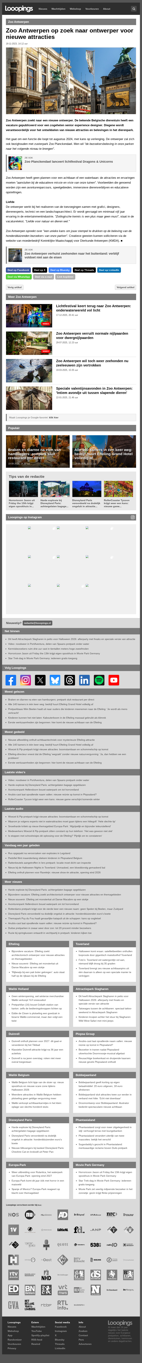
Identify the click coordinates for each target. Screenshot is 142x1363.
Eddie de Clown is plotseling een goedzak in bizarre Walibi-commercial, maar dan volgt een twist (37, 1017)
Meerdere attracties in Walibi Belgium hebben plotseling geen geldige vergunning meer (36, 1096)
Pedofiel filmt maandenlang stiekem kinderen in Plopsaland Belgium (45, 858)
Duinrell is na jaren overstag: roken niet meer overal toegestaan (36, 1060)
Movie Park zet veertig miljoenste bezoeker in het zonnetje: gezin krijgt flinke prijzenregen (105, 1191)
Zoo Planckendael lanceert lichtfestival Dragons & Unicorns (69, 161)
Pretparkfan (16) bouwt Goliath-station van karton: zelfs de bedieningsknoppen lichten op (37, 1006)
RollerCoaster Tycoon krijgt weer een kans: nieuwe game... (117, 503)
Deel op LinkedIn (109, 270)
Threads (60, 1344)
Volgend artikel (125, 287)
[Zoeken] (134, 9)
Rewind (35, 1344)
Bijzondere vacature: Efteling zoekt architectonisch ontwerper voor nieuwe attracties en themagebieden (64, 894)
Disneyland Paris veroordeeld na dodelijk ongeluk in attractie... (86, 503)
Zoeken (83, 1331)
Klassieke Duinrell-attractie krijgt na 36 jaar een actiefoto (37, 1051)
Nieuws (43, 9)
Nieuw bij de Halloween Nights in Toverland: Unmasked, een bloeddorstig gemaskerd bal (56, 867)
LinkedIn (60, 1348)
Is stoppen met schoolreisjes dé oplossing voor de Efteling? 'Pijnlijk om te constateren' (55, 835)
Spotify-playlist (40, 1335)
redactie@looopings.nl (37, 623)
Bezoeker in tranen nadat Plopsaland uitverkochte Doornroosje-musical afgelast (102, 1051)
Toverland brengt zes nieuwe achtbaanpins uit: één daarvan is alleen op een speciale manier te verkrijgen (105, 972)
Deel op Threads (84, 270)
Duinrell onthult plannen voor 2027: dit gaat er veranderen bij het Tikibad (37, 1043)
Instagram (61, 1331)
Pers (81, 1339)
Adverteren (85, 1344)
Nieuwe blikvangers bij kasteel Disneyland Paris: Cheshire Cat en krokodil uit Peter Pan (38, 1150)
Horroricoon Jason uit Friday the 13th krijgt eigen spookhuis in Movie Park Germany (54, 653)
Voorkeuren (92, 9)
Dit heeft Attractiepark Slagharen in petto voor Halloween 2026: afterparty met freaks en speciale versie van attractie (71, 639)
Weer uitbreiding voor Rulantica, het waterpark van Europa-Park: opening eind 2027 (37, 1174)
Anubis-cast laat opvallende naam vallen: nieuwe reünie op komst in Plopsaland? (52, 794)
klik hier (53, 417)
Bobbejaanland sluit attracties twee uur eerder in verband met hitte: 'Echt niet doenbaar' (105, 1096)
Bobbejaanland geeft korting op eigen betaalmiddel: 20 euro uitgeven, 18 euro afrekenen (100, 1086)
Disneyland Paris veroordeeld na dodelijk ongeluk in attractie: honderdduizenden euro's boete (59, 913)
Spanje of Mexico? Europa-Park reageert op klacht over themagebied (36, 1191)
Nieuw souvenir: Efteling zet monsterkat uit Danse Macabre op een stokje (48, 899)
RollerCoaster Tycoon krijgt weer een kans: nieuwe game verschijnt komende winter (54, 799)
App (10, 1335)
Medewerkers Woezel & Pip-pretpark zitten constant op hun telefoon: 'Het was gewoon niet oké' (60, 831)
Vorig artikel (15, 287)
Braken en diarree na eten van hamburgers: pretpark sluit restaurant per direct (34, 454)
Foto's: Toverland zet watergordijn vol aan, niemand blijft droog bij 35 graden (102, 962)
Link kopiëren (65, 276)
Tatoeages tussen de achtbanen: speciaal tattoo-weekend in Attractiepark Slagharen (105, 1010)
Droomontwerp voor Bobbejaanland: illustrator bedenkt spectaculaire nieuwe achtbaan (104, 1105)
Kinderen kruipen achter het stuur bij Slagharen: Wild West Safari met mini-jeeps (105, 1019)
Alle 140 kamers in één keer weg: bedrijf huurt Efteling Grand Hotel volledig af (103, 454)
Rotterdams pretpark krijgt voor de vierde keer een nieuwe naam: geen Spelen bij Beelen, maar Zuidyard (65, 909)
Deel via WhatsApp (19, 276)
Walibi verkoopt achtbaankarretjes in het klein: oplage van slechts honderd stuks (37, 1105)
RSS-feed (36, 1339)
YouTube (36, 1331)
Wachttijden (58, 9)
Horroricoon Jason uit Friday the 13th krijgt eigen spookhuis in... (22, 503)
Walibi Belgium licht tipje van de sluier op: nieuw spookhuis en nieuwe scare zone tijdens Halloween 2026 (38, 1086)
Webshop (75, 9)
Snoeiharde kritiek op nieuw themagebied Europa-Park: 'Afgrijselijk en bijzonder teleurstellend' (59, 826)
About (106, 9)
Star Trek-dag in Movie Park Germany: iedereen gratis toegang (42, 658)
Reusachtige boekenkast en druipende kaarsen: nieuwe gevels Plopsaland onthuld (105, 1060)
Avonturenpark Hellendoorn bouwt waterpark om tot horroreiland (43, 789)
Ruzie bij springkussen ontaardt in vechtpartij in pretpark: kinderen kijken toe (50, 933)
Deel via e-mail (43, 276)
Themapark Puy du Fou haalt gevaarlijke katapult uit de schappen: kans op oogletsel (54, 918)
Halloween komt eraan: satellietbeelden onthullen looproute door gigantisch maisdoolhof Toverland (105, 953)
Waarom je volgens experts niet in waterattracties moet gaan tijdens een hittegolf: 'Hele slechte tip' (62, 821)
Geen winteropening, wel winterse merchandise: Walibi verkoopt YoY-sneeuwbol (38, 998)
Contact (83, 1335)
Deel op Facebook (18, 270)
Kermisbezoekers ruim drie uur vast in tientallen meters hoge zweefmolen (48, 648)
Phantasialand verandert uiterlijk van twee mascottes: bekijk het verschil (101, 1137)
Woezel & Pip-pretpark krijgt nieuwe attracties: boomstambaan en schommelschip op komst (58, 749)
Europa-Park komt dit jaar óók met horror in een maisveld (38, 1182)
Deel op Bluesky (60, 270)
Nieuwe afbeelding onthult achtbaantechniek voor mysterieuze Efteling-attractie (51, 739)
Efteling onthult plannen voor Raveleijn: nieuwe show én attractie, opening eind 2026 (54, 872)
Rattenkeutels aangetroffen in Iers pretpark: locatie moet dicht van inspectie (49, 862)
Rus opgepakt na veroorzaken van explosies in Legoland (39, 853)
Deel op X (39, 270)
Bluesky (59, 1339)
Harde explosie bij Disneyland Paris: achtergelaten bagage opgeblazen (47, 785)
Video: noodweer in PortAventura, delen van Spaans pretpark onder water (48, 644)
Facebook (61, 1326)
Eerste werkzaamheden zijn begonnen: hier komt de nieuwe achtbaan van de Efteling (55, 722)
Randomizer (15, 1339)
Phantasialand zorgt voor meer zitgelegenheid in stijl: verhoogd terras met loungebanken (105, 1129)
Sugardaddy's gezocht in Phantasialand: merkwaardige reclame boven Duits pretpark (103, 1146)
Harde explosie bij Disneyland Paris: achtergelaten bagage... (54, 503)
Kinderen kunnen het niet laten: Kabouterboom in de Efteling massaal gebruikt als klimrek (57, 717)
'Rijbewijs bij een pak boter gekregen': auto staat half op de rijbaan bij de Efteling (38, 974)
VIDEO (46, 324)
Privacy (12, 1348)
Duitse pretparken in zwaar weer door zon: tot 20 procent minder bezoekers (49, 928)
